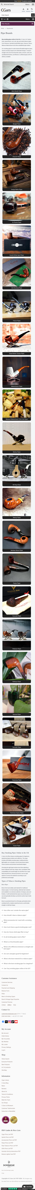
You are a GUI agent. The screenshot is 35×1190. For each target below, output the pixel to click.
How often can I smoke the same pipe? (16, 910)
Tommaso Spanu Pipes (16, 813)
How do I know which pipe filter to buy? (16, 932)
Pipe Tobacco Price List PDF (10, 1145)
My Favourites (6, 1039)
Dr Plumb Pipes (16, 222)
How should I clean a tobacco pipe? (15, 915)
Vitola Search (5, 1059)
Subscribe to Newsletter (8, 1111)
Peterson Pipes (16, 649)
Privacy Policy (6, 1097)
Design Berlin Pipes (16, 189)
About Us (4, 1091)
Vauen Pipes (16, 845)
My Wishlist (5, 1041)
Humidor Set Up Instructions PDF (11, 1151)
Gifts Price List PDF (7, 1148)
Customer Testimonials (8, 1108)
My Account (5, 1033)
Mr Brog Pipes (17, 485)
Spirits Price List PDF (8, 1137)
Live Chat (29, 1187)
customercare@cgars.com (9, 1014)
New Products (6, 1064)
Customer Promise (7, 1002)
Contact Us (5, 985)
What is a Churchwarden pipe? (13, 942)
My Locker (5, 1044)
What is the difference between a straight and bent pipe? (18, 948)
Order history (5, 1036)
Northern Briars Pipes (17, 550)
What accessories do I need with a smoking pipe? (18, 921)
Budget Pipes (17, 124)
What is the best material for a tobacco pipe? (18, 958)
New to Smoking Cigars (8, 996)
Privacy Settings (6, 1047)
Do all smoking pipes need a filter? (15, 937)
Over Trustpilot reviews (23, 1)
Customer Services (7, 982)
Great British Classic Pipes (16, 353)
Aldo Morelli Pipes (17, 91)
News (3, 1086)
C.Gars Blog (5, 1083)
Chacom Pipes (17, 157)
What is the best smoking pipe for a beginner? (18, 963)
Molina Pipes (16, 452)
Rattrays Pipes (17, 681)
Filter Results (6, 24)
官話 (14, 1005)
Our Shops (5, 1103)
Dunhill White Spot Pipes (17, 255)
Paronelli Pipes (16, 616)
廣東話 (9, 1005)
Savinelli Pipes (17, 747)
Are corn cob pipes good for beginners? (16, 954)
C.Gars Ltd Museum (7, 1105)
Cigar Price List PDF (7, 1134)
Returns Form (5, 991)
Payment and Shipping (8, 988)
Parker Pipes (16, 583)
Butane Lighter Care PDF (9, 1154)
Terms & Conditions (7, 1094)
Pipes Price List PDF (7, 1143)
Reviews (4, 1088)
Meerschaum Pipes (16, 386)
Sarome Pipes (17, 714)
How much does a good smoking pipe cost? (18, 927)
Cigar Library (5, 1080)
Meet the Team (6, 1100)
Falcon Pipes (16, 321)
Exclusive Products (7, 1061)
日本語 (4, 1005)
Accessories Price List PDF (9, 1140)
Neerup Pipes (17, 517)
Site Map (4, 1070)
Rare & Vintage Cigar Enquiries (10, 999)
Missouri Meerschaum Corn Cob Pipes (17, 419)
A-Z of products (6, 1067)
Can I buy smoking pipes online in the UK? (17, 968)
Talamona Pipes (16, 780)
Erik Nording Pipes (16, 288)
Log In (3, 1050)
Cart (4, 19)
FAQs (3, 993)
